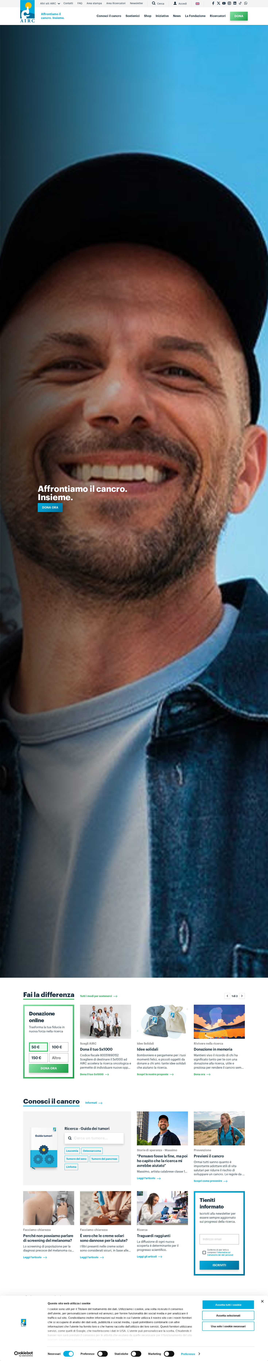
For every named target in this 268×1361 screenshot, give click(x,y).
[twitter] (219, 3)
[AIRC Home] (27, 12)
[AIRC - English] (197, 3)
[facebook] (213, 3)
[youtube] (224, 3)
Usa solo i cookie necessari (228, 1326)
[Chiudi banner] (262, 1301)
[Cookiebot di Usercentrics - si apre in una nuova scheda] (24, 1354)
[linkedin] (235, 3)
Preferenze (188, 1353)
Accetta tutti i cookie (228, 1304)
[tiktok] (240, 3)
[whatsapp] (246, 3)
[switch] (102, 1354)
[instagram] (229, 3)
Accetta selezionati (228, 1315)
